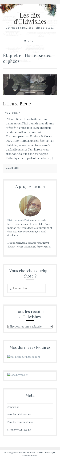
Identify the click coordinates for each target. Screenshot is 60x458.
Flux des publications (19, 414)
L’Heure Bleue (17, 104)
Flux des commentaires (20, 422)
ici (49, 246)
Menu (32, 41)
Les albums (11, 113)
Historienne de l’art (18, 220)
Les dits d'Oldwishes (30, 18)
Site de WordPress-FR (19, 429)
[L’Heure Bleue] (30, 93)
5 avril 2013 (12, 168)
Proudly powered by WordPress (19, 452)
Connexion (13, 407)
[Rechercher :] (26, 288)
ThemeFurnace (29, 455)
